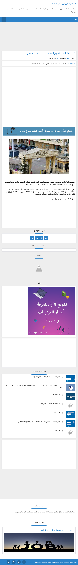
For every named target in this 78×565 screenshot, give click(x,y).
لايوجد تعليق (63, 58)
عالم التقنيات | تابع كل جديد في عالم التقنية (63, 3)
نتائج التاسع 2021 (59, 412)
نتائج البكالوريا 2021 (58, 394)
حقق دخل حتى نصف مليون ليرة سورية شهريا (57, 530)
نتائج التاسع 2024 (59, 430)
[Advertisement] (39, 37)
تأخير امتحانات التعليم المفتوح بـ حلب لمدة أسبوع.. (50, 53)
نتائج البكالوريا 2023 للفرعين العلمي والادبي (51, 403)
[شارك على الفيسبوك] (41, 238)
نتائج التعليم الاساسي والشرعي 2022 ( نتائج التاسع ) (48, 376)
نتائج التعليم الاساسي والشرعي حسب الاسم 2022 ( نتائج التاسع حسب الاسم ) (41, 421)
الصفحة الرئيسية (71, 63)
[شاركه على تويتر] (46, 238)
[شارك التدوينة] (37, 238)
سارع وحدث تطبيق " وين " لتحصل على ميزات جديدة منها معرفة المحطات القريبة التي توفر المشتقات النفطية (34, 386)
